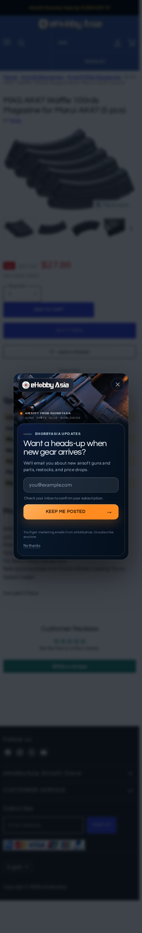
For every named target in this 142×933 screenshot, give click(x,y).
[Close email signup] (117, 384)
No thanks (31, 545)
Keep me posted (66, 511)
